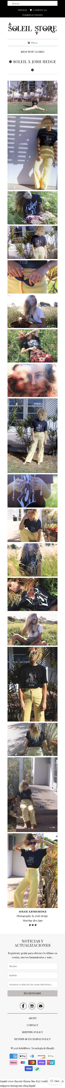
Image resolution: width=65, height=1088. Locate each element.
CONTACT (32, 1025)
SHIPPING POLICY (32, 1032)
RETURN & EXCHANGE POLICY (32, 1039)
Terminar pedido (32, 15)
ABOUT (32, 1018)
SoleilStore (24, 1048)
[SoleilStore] (33, 29)
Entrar (22, 10)
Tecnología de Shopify (42, 1048)
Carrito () (39, 10)
